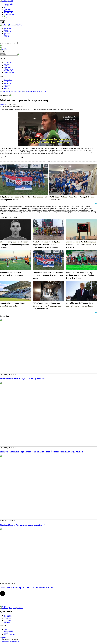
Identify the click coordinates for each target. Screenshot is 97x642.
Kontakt (6, 37)
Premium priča (8, 4)
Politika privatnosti (9, 634)
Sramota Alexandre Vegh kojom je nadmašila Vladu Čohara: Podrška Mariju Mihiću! (42, 451)
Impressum (7, 33)
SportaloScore (8, 28)
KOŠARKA (7, 618)
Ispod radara (7, 9)
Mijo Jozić (3, 105)
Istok (5, 7)
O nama (6, 35)
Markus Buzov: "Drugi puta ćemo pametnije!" (22, 525)
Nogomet (6, 6)
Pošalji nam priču (9, 14)
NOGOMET (8, 615)
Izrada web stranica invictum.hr (9, 641)
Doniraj (6, 633)
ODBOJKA (7, 620)
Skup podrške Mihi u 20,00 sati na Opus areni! (22, 378)
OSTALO (7, 622)
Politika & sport (8, 11)
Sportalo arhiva (8, 31)
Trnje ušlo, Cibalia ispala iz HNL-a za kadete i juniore (26, 587)
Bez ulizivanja (8, 12)
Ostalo (6, 30)
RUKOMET (7, 617)
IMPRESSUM (8, 631)
